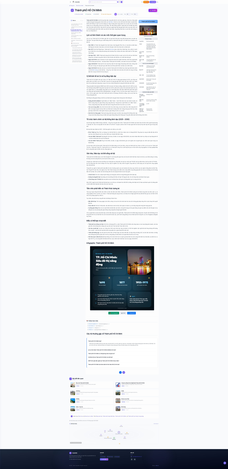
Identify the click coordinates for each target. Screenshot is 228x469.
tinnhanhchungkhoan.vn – (98, 323)
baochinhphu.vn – (95, 325)
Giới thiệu (103, 456)
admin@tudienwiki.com (137, 456)
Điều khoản (110, 456)
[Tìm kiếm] (121, 2)
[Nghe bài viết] (115, 14)
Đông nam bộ (99, 416)
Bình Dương (95, 70)
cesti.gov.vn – (93, 327)
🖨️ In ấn (123, 313)
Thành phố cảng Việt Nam (109, 416)
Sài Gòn (112, 49)
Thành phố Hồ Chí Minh (120, 416)
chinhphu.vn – (97, 329)
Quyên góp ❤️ (105, 459)
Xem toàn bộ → (156, 423)
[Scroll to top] (224, 467)
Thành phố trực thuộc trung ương (136, 416)
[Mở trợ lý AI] (224, 463)
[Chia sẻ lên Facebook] (120, 372)
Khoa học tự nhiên (79, 5)
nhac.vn (157, 465)
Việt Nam (110, 22)
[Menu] (70, 2)
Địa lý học (80, 416)
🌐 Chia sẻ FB (131, 313)
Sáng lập (117, 456)
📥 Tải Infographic (114, 313)
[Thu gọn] (82, 20)
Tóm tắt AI (153, 10)
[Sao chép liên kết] (123, 372)
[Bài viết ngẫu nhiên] (142, 2)
